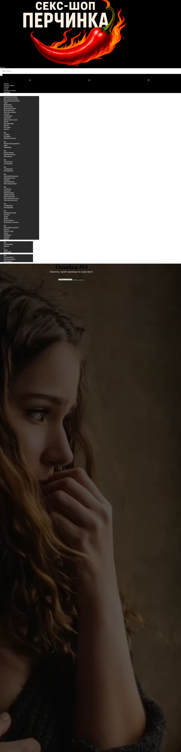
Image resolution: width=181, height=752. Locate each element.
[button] (30, 80)
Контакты (7, 92)
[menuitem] (10, 97)
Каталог (6, 83)
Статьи (6, 89)
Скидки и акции (9, 85)
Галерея (6, 87)
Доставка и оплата (10, 90)
